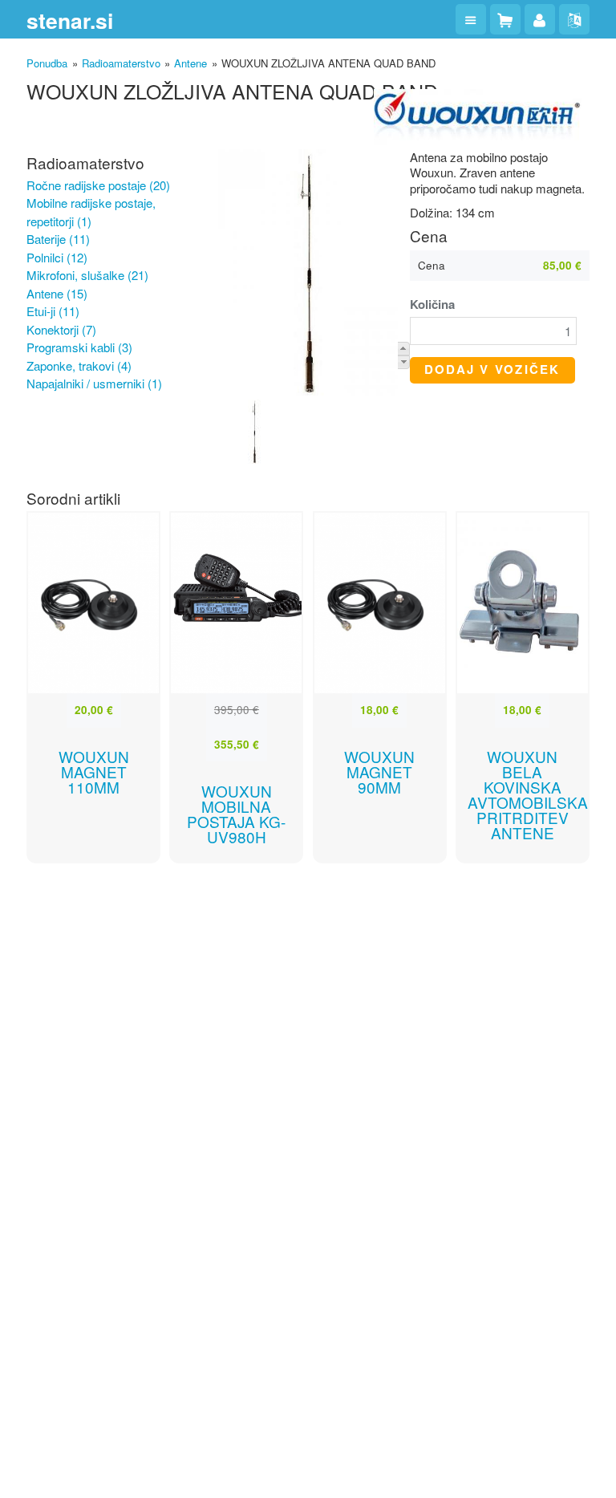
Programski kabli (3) (79, 347)
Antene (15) (56, 293)
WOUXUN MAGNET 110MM (94, 771)
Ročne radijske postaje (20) (98, 185)
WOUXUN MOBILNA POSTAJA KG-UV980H (236, 813)
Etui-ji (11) (52, 310)
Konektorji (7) (61, 329)
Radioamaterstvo (121, 63)
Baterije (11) (58, 238)
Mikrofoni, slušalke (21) (87, 274)
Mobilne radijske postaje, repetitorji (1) (91, 211)
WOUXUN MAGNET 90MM (379, 771)
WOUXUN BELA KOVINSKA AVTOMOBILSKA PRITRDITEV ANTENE (528, 794)
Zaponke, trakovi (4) (79, 365)
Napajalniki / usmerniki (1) (94, 383)
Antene (190, 63)
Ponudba (46, 63)
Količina (432, 305)
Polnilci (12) (56, 257)
